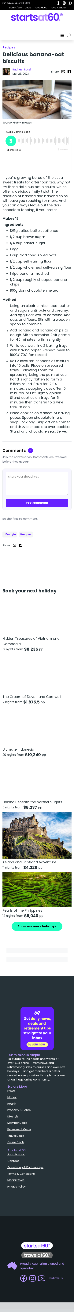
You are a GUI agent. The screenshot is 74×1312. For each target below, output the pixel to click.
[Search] (69, 35)
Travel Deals (15, 1136)
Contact (13, 1161)
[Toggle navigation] (62, 35)
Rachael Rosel (22, 69)
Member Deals (17, 1123)
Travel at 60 (40, 7)
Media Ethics (15, 1180)
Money (12, 1097)
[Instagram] (64, 3)
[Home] (37, 17)
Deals (28, 7)
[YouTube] (70, 3)
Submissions (16, 1154)
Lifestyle (9, 534)
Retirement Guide (19, 1129)
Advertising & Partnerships (25, 1167)
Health (11, 1104)
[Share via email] (63, 71)
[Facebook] (58, 3)
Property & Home (19, 1110)
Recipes (26, 534)
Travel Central (58, 7)
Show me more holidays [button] (37, 926)
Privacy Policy (16, 1186)
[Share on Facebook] (69, 71)
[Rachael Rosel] (6, 71)
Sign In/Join (16, 7)
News (11, 1091)
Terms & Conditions (21, 1174)
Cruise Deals (15, 1142)
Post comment (37, 503)
